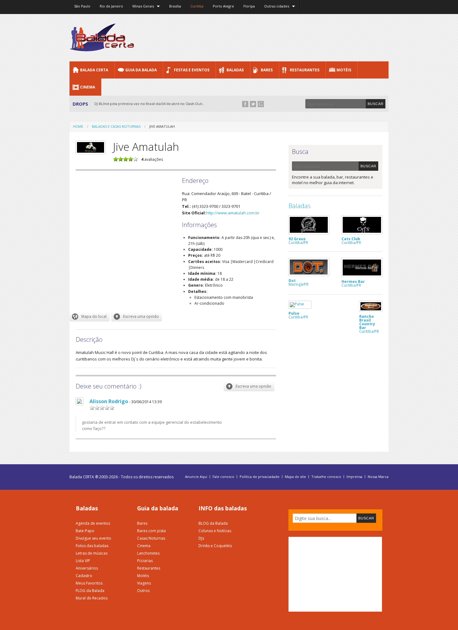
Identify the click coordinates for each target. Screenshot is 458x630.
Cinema (87, 87)
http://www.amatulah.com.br (233, 213)
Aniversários (87, 568)
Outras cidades (276, 6)
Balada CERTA (94, 70)
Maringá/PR (298, 282)
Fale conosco (223, 476)
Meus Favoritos (89, 583)
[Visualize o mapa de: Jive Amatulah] (89, 317)
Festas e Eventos (191, 70)
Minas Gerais (143, 6)
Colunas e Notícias (214, 530)
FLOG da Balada (90, 590)
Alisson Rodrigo (108, 401)
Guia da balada (157, 508)
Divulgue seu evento (93, 538)
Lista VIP (83, 560)
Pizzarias (145, 560)
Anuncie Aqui (196, 476)
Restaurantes (304, 70)
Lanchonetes (148, 553)
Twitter (253, 104)
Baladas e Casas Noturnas (116, 126)
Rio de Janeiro (111, 6)
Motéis (343, 70)
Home (78, 126)
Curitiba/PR (298, 240)
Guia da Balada (141, 70)
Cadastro (84, 575)
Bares (267, 70)
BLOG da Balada (213, 523)
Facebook (245, 104)
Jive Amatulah (162, 126)
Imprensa (354, 476)
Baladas (235, 70)
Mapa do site (295, 476)
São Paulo (82, 6)
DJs (201, 538)
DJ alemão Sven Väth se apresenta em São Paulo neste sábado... (147, 103)
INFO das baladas (222, 508)
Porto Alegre (223, 6)
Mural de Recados (91, 598)
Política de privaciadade (259, 476)
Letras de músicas (91, 553)
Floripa (249, 6)
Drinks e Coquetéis (215, 545)
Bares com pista (151, 530)
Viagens (144, 583)
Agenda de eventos (93, 523)
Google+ (261, 104)
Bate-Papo (85, 530)
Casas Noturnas (151, 538)
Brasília (175, 6)
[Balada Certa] (102, 46)
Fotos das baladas (92, 545)
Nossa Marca (378, 476)
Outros (143, 590)
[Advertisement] (275, 37)
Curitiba (196, 6)
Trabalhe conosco (326, 476)
